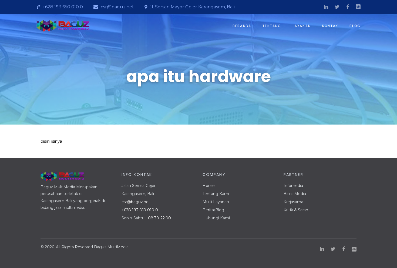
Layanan (302, 26)
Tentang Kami (216, 193)
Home (209, 185)
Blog (355, 26)
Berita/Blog (213, 209)
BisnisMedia (295, 193)
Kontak (330, 26)
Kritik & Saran (296, 209)
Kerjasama (293, 201)
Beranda (242, 26)
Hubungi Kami (216, 218)
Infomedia (293, 185)
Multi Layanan (216, 201)
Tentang (272, 26)
